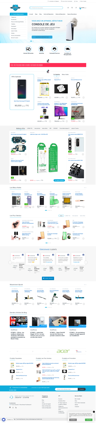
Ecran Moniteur (57, 101)
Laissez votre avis (49, 278)
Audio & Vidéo (14, 30)
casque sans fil (74, 101)
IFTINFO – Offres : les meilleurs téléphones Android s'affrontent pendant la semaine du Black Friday (18, 336)
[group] (18, 262)
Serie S (13, 191)
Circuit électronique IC (64, 128)
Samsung (26, 191)
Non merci (73, 419)
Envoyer (63, 34)
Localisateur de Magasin (54, 1)
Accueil (31, 14)
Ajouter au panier (49, 97)
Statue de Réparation (60, 14)
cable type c (32, 132)
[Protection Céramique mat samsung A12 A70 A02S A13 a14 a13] (67, 224)
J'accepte (88, 419)
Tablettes (13, 24)
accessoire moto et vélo (66, 192)
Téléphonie (13, 17)
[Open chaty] (3, 419)
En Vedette (57, 74)
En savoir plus (49, 262)
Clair (50, 191)
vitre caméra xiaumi (71, 132)
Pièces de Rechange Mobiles (17, 21)
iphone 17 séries (75, 128)
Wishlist (76, 404)
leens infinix (44, 128)
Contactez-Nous (61, 400)
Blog (40, 14)
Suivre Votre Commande (67, 1)
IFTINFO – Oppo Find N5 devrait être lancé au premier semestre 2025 (57, 334)
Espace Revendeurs (72, 14)
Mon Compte (83, 1)
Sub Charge (13, 132)
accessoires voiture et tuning (27, 220)
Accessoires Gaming (26, 231)
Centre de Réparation (48, 14)
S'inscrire (82, 389)
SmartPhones (14, 329)
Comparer (77, 406)
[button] (46, 210)
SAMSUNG (39, 101)
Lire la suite (67, 121)
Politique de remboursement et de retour (62, 408)
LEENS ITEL (29, 128)
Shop (77, 1)
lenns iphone (37, 128)
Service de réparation (15, 35)
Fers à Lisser (77, 191)
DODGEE (55, 128)
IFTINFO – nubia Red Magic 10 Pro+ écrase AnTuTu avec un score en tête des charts (37, 335)
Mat (73, 220)
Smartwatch (13, 26)
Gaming (12, 33)
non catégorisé (50, 220)
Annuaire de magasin (46, 403)
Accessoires (13, 19)
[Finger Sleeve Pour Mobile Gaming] (16, 235)
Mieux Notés (65, 74)
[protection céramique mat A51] (41, 235)
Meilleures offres (20, 128)
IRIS (50, 128)
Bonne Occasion (14, 37)
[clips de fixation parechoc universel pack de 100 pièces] (16, 224)
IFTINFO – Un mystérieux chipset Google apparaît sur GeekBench (77, 334)
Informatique (13, 28)
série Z (12, 158)
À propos (60, 398)
